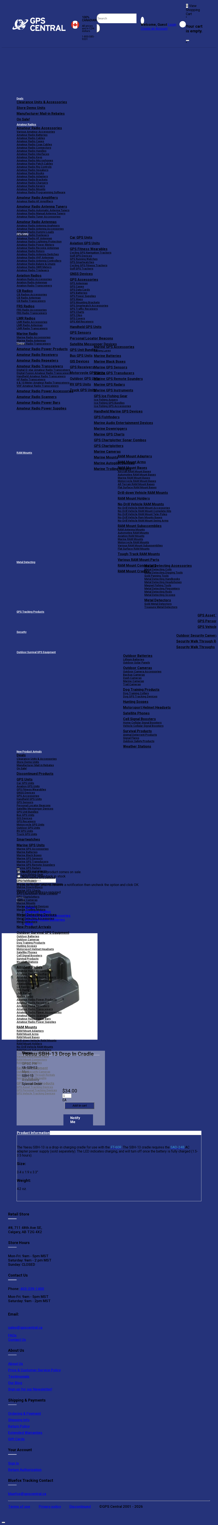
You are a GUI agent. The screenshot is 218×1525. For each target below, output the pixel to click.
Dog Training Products (141, 690)
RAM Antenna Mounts (131, 529)
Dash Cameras (132, 677)
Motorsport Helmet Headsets (147, 707)
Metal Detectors (157, 600)
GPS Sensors (80, 333)
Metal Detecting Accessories (168, 566)
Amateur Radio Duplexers (33, 235)
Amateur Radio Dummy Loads (35, 232)
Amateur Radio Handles (31, 150)
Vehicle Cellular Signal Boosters (143, 725)
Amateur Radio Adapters (32, 176)
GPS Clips (76, 315)
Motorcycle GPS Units (30, 824)
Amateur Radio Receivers (33, 1002)
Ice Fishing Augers (106, 399)
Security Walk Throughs (195, 647)
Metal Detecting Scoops (159, 594)
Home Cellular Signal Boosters (142, 722)
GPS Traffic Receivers (84, 308)
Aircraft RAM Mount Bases (134, 471)
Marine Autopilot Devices (33, 906)
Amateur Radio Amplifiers (37, 198)
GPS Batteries (78, 292)
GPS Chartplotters (108, 446)
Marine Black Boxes (110, 362)
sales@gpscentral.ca (25, 1327)
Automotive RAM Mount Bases (137, 474)
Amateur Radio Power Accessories (39, 1012)
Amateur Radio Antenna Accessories (40, 228)
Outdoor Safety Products (138, 741)
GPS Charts (77, 312)
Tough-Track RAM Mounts (139, 554)
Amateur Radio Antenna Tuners (42, 207)
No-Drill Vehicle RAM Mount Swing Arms (143, 520)
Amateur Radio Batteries (32, 134)
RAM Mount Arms (132, 462)
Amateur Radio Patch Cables (35, 163)
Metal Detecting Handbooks (162, 578)
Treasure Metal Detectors (160, 607)
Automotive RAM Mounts (133, 532)
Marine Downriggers (110, 429)
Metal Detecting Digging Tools (163, 572)
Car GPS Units (81, 237)
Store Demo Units (31, 108)
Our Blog (15, 1383)
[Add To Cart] (79, 1105)
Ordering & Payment (24, 1413)
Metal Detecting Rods (158, 591)
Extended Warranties (25, 1432)
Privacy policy (50, 1506)
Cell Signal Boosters (139, 719)
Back (29, 924)
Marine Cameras (107, 452)
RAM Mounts (24, 452)
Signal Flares (131, 738)
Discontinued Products (35, 774)
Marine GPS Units (31, 845)
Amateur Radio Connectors (34, 147)
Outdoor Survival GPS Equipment (36, 652)
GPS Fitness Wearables (89, 249)
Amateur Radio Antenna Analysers (38, 225)
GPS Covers (77, 318)
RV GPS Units (25, 831)
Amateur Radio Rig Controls (34, 166)
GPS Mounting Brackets (85, 302)
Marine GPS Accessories (114, 347)
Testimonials (18, 1376)
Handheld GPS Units (86, 327)
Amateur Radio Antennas (37, 222)
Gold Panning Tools (156, 575)
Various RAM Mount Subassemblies (140, 545)
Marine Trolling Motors (31, 909)
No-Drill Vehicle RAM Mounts (141, 504)
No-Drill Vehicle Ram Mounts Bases (140, 517)
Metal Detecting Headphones (163, 582)
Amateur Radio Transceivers (35, 1009)
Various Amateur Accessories (36, 131)
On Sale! (23, 119)
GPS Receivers (26, 821)
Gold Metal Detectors (158, 603)
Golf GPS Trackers (81, 268)
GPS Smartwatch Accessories (89, 305)
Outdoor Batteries (137, 656)
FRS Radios (24, 990)
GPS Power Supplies (83, 296)
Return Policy (19, 1426)
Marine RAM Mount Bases (134, 477)
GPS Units (25, 779)
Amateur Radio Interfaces (33, 154)
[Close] (187, 40)
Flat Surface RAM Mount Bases (137, 487)
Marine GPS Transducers (114, 373)
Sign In (13, 1463)
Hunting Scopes (135, 702)
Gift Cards (16, 1439)
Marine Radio (25, 996)
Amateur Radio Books (30, 173)
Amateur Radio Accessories (39, 128)
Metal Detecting (26, 562)
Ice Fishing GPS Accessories (112, 406)
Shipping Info (19, 1420)
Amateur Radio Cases (30, 141)
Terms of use (19, 1506)
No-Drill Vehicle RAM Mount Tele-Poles (142, 514)
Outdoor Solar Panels (136, 662)
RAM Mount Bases (132, 468)
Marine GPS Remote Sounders (118, 379)
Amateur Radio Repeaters (33, 1006)
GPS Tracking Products (30, 611)
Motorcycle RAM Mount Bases (137, 481)
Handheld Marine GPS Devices (118, 411)
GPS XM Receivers (81, 321)
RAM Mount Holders (134, 498)
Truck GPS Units (27, 834)
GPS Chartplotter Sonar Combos (120, 440)
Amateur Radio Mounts (31, 189)
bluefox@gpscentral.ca (27, 1494)
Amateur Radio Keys (29, 157)
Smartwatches (28, 839)
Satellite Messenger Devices (93, 344)
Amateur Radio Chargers (32, 182)
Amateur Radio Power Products (37, 999)
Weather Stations (137, 746)
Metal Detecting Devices (37, 915)
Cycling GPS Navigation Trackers (90, 252)
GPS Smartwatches (82, 262)
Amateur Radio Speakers (32, 170)
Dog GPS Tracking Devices (140, 696)
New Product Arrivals (29, 751)
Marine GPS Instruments (113, 390)
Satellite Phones (136, 713)
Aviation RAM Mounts (131, 535)
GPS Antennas (79, 283)
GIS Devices (24, 818)
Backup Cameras (134, 674)
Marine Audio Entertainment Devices (123, 423)
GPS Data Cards (80, 289)
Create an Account (154, 29)
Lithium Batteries (133, 659)
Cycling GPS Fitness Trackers (88, 265)
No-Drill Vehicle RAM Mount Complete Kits (144, 511)
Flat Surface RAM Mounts (133, 548)
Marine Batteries (107, 356)
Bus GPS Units (25, 815)
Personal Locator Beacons (91, 338)
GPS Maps (76, 299)
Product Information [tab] (33, 1133)
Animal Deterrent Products (140, 734)
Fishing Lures (102, 350)
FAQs (12, 1335)
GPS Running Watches (84, 259)
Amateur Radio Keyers (31, 186)
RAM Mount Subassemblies (140, 526)
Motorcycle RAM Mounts (133, 542)
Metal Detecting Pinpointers (162, 588)
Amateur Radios (26, 124)
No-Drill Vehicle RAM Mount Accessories (144, 507)
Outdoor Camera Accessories (142, 671)
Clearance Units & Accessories (42, 102)
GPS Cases (77, 286)
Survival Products (137, 731)
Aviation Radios (26, 983)
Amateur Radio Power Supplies (36, 1021)
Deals (20, 98)
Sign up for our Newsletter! (30, 1389)
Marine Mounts (26, 903)
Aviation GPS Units (85, 243)
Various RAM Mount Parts (138, 560)
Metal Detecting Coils (158, 569)
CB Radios (23, 986)
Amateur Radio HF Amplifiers (35, 201)
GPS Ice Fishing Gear (111, 396)
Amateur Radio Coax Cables (34, 144)
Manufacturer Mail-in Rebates (41, 114)
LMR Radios (24, 993)
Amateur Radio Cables (31, 138)
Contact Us (17, 1339)
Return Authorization (25, 1470)
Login (172, 25)
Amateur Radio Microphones (35, 160)
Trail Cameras (132, 684)
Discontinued (80, 1506)
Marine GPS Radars (109, 385)
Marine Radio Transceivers (34, 343)
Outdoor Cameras (137, 668)
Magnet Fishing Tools (157, 585)
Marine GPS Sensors (110, 367)
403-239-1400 (31, 1289)
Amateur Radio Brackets (32, 179)
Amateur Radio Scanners (32, 1015)
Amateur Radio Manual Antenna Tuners (41, 213)
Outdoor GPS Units (28, 827)
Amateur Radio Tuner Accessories (38, 216)
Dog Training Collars (136, 693)
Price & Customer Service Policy (34, 1370)
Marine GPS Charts (109, 434)
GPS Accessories (84, 280)
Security (21, 632)
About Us (15, 1364)
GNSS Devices (81, 274)
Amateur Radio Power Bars (34, 1018)
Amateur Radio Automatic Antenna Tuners (43, 210)
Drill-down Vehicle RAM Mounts (143, 493)
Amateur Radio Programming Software (41, 192)
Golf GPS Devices (81, 255)
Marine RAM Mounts (130, 539)
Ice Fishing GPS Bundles (109, 402)
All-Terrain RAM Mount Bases (136, 484)
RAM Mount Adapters (135, 456)
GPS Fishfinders (107, 417)
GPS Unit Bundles (27, 811)
